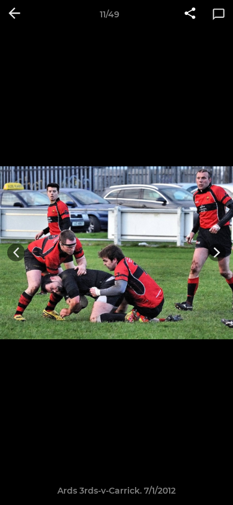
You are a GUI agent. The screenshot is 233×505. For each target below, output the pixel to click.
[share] (190, 14)
